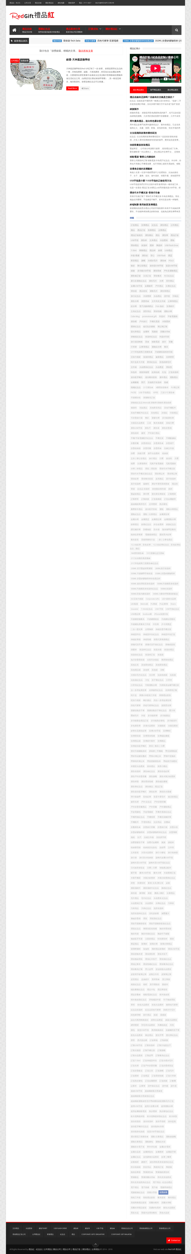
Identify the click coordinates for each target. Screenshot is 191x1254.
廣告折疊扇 (167, 428)
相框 (145, 984)
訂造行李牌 (171, 1076)
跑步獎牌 (153, 1111)
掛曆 (133, 453)
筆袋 (133, 489)
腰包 (133, 1030)
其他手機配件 (170, 408)
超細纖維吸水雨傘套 (153, 1091)
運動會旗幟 (171, 1137)
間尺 (143, 382)
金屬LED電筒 (165, 1147)
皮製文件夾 (154, 974)
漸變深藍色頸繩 (150, 929)
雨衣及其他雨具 (164, 1177)
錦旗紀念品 (171, 524)
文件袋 (134, 367)
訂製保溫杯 (150, 1045)
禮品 (158, 235)
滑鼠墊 (169, 367)
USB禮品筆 (135, 614)
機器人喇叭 (159, 893)
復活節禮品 (173, 797)
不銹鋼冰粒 (136, 397)
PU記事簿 (164, 604)
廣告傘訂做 (136, 276)
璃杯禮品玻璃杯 (158, 949)
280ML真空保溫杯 (163, 568)
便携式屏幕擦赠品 (161, 639)
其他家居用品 (155, 408)
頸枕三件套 (136, 1197)
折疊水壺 (174, 827)
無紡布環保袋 (165, 929)
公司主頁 (27, 3)
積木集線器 (164, 994)
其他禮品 (155, 413)
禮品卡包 (151, 989)
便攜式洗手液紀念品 (154, 644)
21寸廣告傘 (148, 387)
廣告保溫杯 (136, 771)
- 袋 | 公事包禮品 (165, 540)
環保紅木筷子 (151, 959)
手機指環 (151, 817)
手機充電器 (155, 321)
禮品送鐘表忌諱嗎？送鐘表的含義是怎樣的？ (152, 97)
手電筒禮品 (146, 822)
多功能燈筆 (153, 715)
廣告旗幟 (153, 776)
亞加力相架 (136, 357)
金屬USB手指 (136, 286)
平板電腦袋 (172, 316)
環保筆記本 (160, 474)
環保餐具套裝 (147, 479)
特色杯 (134, 372)
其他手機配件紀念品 (139, 413)
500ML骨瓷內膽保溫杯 (140, 594)
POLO (171, 260)
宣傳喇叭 (167, 731)
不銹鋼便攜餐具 (137, 619)
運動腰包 (149, 1142)
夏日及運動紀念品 (138, 281)
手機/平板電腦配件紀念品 (142, 438)
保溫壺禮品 (169, 649)
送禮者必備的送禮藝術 (141, 168)
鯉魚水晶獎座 (169, 1208)
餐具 (166, 347)
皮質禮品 (135, 979)
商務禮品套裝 (165, 695)
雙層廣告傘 (148, 1172)
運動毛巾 (154, 291)
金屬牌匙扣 (148, 1152)
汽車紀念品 (146, 908)
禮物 (172, 240)
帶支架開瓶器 (171, 751)
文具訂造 (147, 276)
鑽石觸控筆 (136, 529)
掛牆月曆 (141, 453)
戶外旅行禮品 (154, 433)
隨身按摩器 (136, 1172)
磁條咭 (146, 484)
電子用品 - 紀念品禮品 (162, 1182)
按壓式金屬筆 (153, 842)
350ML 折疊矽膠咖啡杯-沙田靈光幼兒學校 (163, 40)
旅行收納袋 (173, 852)
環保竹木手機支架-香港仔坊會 (145, 192)
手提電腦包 (136, 812)
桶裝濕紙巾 (136, 888)
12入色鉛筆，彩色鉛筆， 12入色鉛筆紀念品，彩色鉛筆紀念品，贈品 (155, 547)
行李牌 (134, 347)
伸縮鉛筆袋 (136, 639)
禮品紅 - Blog (15, 3)
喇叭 (147, 418)
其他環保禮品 (161, 665)
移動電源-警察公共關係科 (142, 156)
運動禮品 (174, 377)
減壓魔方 (165, 913)
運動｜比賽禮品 (150, 514)
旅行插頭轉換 (137, 342)
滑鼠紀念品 (136, 929)
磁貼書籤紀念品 (137, 989)
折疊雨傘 (157, 448)
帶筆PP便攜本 (169, 756)
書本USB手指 (145, 873)
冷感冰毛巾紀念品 (138, 675)
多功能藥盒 (165, 715)
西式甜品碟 (142, 1040)
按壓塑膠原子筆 (137, 842)
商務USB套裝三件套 (148, 695)
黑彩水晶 (135, 1213)
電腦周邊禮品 (166, 1187)
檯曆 (133, 463)
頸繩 (166, 382)
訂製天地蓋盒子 (164, 1045)
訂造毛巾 (170, 1071)
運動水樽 (168, 311)
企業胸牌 (149, 629)
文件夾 (171, 847)
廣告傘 (163, 260)
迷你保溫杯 (148, 1121)
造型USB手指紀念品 (155, 1131)
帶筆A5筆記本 (155, 756)
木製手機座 (136, 878)
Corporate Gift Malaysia (121, 1234)
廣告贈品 (149, 235)
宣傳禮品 (145, 225)
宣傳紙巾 (170, 306)
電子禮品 (135, 1187)
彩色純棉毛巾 (165, 362)
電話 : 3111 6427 (85, 3)
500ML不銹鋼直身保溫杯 (167, 584)
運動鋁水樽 (156, 347)
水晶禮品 (157, 296)
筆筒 (133, 1005)
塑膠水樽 (156, 418)
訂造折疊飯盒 (137, 1071)
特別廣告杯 (162, 939)
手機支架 (159, 438)
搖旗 (163, 842)
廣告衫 (145, 255)
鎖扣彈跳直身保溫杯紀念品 (161, 1162)
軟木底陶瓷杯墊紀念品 (157, 1116)
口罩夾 (169, 680)
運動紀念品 (136, 514)
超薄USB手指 (136, 1106)
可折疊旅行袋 (137, 418)
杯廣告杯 (141, 883)
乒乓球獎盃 (166, 624)
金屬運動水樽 (170, 519)
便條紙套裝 (170, 644)
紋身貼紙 (156, 372)
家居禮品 (135, 260)
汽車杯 (171, 903)
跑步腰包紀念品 (166, 1111)
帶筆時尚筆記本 (137, 761)
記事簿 (142, 1086)
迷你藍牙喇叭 (137, 377)
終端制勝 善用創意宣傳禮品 (143, 204)
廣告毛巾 (153, 281)
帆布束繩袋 (158, 423)
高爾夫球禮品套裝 (138, 1208)
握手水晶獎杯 (154, 453)
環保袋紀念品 (165, 959)
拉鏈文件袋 (149, 837)
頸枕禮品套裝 (149, 1197)
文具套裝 (135, 852)
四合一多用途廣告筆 (162, 700)
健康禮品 (159, 357)
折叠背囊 (135, 443)
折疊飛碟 (173, 832)
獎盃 (170, 255)
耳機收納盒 (162, 1025)
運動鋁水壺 (160, 1142)
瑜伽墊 (146, 949)
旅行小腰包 (160, 852)
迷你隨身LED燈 (157, 1126)
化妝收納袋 (162, 675)
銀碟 (160, 250)
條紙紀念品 (166, 888)
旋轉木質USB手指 (138, 863)
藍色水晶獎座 (137, 1035)
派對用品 (147, 311)
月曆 (176, 458)
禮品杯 (152, 250)
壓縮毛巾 (135, 715)
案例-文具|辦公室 (155, 883)
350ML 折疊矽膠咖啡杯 (165, 573)
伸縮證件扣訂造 (168, 634)
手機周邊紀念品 (137, 817)
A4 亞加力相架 (137, 599)
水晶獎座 (164, 240)
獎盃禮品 (135, 944)
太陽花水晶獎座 (137, 423)
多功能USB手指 (144, 271)
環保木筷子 (162, 954)
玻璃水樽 (154, 944)
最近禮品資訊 (138, 90)
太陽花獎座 (173, 726)
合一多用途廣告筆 (138, 690)
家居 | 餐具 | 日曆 (157, 746)
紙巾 (164, 342)
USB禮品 (168, 250)
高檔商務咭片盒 (148, 540)
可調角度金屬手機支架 (169, 685)
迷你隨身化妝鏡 (137, 1131)
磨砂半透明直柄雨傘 (160, 484)
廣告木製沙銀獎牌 (167, 776)
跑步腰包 (163, 504)
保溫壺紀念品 (137, 655)
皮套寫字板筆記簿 (138, 974)
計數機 (173, 1081)
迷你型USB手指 (156, 266)
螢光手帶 (159, 1035)
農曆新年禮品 (137, 509)
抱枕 (133, 837)
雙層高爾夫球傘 (148, 1177)
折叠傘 (167, 822)
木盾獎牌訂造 (169, 873)
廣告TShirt (43, 1228)
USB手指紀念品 (172, 609)
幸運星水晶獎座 (137, 766)
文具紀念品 (136, 311)
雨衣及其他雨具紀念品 (140, 1182)
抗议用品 (157, 822)
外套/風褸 (135, 255)
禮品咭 (175, 484)
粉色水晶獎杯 (157, 1005)
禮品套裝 (143, 291)
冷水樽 (152, 675)
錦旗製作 (134, 109)
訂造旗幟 (159, 1071)
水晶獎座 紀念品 (161, 898)
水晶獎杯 (149, 903)
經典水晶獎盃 (157, 1020)
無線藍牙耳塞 (137, 939)
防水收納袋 (136, 1167)
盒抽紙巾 (145, 979)
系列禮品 (170, 281)
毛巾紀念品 (146, 898)
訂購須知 (93, 28)
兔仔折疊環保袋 (137, 660)
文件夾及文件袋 (158, 301)
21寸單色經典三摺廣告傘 (141, 352)
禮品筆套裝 (162, 989)
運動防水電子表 (137, 1147)
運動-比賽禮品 (157, 1137)
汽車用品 (135, 908)
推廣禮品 (152, 230)
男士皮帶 (149, 969)
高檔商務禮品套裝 (138, 1202)
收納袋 (165, 453)
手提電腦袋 (148, 812)
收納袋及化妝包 (150, 847)
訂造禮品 (135, 225)
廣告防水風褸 (165, 792)
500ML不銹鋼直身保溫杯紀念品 (144, 589)
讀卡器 (174, 1086)
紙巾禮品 (147, 1015)
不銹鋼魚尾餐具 (168, 619)
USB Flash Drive (171, 245)
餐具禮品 (172, 1197)
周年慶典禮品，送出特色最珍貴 (145, 121)
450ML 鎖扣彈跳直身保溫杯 (142, 584)
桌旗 (168, 883)
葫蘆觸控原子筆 (172, 1030)
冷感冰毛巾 (153, 260)
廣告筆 (165, 235)
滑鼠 (145, 918)
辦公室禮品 (142, 266)
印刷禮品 (174, 413)
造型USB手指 (171, 266)
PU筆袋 (154, 604)
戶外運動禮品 (165, 807)
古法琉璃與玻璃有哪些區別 (143, 133)
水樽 (161, 281)
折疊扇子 (170, 443)
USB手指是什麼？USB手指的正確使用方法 (150, 180)
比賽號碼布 (142, 463)
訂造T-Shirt (135, 1060)
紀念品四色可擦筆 (153, 1010)
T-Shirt (134, 250)
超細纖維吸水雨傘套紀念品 (142, 1096)
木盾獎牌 (147, 296)
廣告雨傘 (157, 271)
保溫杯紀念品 (151, 337)
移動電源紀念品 (150, 994)
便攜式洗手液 (137, 644)
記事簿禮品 (173, 301)
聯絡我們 (71, 3)
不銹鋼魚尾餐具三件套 (140, 624)
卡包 (147, 680)
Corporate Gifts (152, 599)
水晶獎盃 (159, 367)
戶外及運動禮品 (170, 271)
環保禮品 (135, 245)
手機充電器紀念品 (163, 812)
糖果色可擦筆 (172, 1005)
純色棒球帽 (136, 1015)
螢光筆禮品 (136, 332)
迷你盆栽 (172, 1121)
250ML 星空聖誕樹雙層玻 (142, 568)
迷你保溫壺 (136, 1121)
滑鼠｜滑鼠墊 (151, 468)
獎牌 (152, 245)
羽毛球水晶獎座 (148, 1025)
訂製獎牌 (172, 494)
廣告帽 (134, 321)
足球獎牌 (153, 504)
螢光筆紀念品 (172, 1035)
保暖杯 (134, 649)
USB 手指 (159, 609)
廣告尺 (148, 428)
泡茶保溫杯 (158, 908)
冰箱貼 (164, 413)
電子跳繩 (145, 1187)
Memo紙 (144, 604)
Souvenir (134, 609)
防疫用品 (147, 1167)
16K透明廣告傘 (137, 553)
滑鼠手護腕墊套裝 (138, 923)
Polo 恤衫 (160, 306)
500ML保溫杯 (166, 589)
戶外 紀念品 (146, 802)
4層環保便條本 (162, 387)
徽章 (143, 433)
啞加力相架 (136, 700)
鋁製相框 (135, 1162)
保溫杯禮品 (148, 357)
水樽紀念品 (160, 903)
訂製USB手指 (136, 1045)
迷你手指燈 (160, 1121)
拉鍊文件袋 (169, 448)
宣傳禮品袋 (136, 741)
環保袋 (134, 291)
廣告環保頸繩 (147, 781)
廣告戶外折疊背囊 (138, 776)
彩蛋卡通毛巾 (159, 797)
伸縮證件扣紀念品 (151, 634)
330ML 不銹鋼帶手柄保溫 (142, 573)
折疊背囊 (147, 448)
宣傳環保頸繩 (149, 736)
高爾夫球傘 (165, 332)
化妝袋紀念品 (137, 680)
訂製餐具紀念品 (162, 1055)
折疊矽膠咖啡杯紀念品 (157, 832)
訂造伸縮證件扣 (150, 1060)
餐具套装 (135, 540)
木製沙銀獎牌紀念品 (166, 878)
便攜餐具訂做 (149, 397)
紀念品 (155, 225)
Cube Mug (135, 316)
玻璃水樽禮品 (166, 944)
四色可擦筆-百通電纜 (95, 40)
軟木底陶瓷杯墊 (137, 1116)
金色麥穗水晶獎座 (151, 1157)
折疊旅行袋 (162, 827)
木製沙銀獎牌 (149, 878)
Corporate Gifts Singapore (93, 1234)
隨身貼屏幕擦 (137, 534)
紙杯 (170, 489)
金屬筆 (146, 332)
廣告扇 (156, 428)
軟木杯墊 (173, 1116)
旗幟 (143, 260)
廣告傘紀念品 (149, 771)
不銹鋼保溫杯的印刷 (163, 352)
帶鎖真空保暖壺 (170, 761)
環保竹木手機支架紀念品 (141, 474)
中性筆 (156, 624)
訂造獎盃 (145, 1076)
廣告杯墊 (135, 781)
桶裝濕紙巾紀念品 (151, 888)
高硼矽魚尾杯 (155, 1208)
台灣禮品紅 (36, 1234)
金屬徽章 (149, 286)
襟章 (133, 1040)
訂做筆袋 (154, 1040)
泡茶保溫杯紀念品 (138, 913)
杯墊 (133, 883)
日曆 (161, 458)
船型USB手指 (143, 1030)
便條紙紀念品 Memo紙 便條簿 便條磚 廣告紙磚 (151, 403)
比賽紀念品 (170, 286)
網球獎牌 (135, 1025)
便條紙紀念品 (137, 337)
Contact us (175, 1240)
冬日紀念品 (169, 276)
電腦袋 (155, 332)
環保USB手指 (173, 949)
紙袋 (156, 1015)
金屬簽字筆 (171, 1152)
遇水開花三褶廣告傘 (139, 1137)
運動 (161, 509)
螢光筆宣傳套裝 (158, 494)
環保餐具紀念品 (166, 964)
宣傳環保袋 (136, 736)
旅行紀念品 (136, 296)
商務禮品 (143, 250)
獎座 (172, 939)
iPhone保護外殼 (161, 614)
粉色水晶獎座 (143, 1005)
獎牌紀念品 (136, 326)
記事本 (134, 1086)
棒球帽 (142, 893)
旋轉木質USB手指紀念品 (159, 863)
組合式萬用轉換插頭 (139, 1020)
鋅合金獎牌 (158, 524)
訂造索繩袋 (156, 499)
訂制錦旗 (164, 1040)
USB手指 (134, 240)
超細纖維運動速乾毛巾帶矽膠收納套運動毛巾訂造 (152, 1101)
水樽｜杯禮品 (137, 468)
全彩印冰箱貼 (153, 660)
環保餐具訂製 (137, 969)
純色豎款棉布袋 (159, 489)
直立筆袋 (166, 979)
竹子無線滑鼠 (169, 1000)
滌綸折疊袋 (136, 918)
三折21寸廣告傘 (167, 392)
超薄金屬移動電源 (138, 1111)
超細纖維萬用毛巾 (138, 504)
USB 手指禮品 (145, 392)
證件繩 (165, 1086)
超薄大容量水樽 (151, 1106)
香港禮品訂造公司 (19, 1234)
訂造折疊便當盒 (166, 1065)
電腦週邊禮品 (151, 534)
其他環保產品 (147, 665)
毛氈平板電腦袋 (156, 463)
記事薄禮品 (144, 347)
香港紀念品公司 (127, 1228)
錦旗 (133, 271)
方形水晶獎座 (147, 852)
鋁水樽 (134, 306)
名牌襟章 (170, 357)
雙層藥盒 (135, 1177)
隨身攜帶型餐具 (169, 529)
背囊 (171, 342)
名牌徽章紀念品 (156, 690)
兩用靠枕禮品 (167, 660)
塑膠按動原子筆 (137, 710)
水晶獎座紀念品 (146, 367)
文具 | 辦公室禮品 (138, 458)
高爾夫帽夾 (154, 1202)
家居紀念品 (152, 362)
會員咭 (169, 458)
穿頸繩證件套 (155, 1000)
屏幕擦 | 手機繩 (156, 751)
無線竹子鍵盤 (163, 934)
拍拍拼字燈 (161, 837)
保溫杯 (144, 245)
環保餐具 (157, 276)
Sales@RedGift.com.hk (104, 3)
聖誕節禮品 (136, 494)
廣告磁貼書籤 (161, 781)
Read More (72, 88)
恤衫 (133, 266)
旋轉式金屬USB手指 (164, 857)
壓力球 (172, 710)
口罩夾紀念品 (137, 685)
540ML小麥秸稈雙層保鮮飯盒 (165, 594)
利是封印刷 (164, 337)
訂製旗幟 (161, 1050)
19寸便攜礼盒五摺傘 (155, 553)
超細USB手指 (136, 1091)
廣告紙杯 (135, 433)
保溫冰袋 (157, 649)
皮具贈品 (159, 479)
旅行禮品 (153, 458)
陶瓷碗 (169, 1167)
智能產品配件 (165, 868)
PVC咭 (133, 392)
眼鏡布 (165, 984)
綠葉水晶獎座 (171, 1020)
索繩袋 (163, 1015)
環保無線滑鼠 (137, 959)
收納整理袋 (136, 847)
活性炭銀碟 (154, 913)
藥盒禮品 (149, 1035)
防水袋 (157, 529)
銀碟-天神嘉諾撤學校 (78, 59)
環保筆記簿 (172, 474)
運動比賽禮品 (137, 1142)
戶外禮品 (159, 286)
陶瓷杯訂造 (158, 1167)
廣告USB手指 (136, 428)
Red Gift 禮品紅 (174, 1249)
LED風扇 (134, 604)
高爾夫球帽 (166, 1202)
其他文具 (135, 665)
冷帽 (162, 670)
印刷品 (175, 296)
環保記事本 (136, 964)
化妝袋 (173, 675)
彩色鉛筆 (147, 797)
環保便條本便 (137, 954)
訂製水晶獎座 (137, 1055)
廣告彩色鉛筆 (163, 771)
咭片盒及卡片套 (137, 362)
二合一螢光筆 (137, 629)
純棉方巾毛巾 (169, 1010)
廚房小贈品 (162, 766)
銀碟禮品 (135, 524)
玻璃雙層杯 (136, 949)
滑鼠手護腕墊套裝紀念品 (159, 923)
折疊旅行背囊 (149, 827)
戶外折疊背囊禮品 (138, 807)
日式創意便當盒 (137, 868)
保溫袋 (160, 655)
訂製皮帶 (149, 1055)
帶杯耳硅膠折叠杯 (138, 756)
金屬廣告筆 (164, 514)
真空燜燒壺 (155, 984)
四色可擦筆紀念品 (151, 705)
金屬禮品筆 (156, 519)
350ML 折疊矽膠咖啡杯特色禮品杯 (125, 41)
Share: (173, 604)
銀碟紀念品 (146, 524)
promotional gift (149, 316)
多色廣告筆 (136, 726)
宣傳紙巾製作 (149, 741)
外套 (143, 715)
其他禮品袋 (136, 670)
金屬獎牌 (159, 1152)
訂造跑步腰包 (137, 1081)
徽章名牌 (135, 802)
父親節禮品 (150, 939)
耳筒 (172, 1025)
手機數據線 (171, 438)
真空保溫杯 (171, 479)
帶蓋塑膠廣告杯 (154, 761)
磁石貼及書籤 (149, 326)
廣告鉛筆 (153, 792)
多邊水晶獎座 (149, 726)
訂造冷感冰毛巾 (166, 1060)
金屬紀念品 (136, 1157)
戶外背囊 (153, 807)
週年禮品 (163, 377)
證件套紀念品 (154, 1086)
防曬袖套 (147, 529)
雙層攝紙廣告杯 (162, 1172)
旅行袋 (134, 857)
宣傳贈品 (161, 741)
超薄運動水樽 (167, 1106)
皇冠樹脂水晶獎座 (163, 969)
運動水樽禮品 (172, 509)
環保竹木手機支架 (167, 468)
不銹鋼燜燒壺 (153, 619)
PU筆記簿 (175, 387)
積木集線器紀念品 (138, 1000)
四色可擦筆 (77, 41)
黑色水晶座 (164, 1213)
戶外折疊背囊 (160, 802)
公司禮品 (15, 61)
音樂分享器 (152, 1192)
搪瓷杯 (171, 842)
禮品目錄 (38, 3)
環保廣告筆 (150, 954)
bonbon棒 (147, 614)
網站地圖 (61, 3)
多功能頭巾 (172, 721)
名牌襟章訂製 (171, 690)
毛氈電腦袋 (171, 463)
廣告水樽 (135, 301)
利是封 (162, 316)
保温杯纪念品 (145, 649)
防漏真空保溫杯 (154, 382)
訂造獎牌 (135, 1076)
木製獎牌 (166, 321)
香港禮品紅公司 (165, 1228)
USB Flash (161, 255)
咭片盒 (134, 695)
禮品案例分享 (74, 30)
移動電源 (156, 342)
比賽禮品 (171, 893)
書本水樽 (157, 873)
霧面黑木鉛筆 (165, 534)
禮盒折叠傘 (136, 994)
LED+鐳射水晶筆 (169, 599)
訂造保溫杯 (173, 372)
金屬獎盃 (145, 519)
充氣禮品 (143, 408)
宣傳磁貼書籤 (163, 736)
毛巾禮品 (135, 898)
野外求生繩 (152, 1147)
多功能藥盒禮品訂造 (139, 721)
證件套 (167, 296)
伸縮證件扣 (136, 634)
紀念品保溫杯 (137, 1010)
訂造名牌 (135, 1065)
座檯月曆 (170, 423)
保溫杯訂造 (150, 655)
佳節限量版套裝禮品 (140, 145)
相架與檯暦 (144, 372)
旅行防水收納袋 (146, 857)
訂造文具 (149, 1071)
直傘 (147, 342)
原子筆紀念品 (157, 680)
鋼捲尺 (144, 1162)
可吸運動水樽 (151, 685)
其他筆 (146, 670)
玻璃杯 (144, 944)
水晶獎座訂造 (137, 903)
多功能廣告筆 (168, 418)
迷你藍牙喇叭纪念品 (139, 1126)
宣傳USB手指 (154, 731)
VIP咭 (155, 392)
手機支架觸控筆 (164, 817)
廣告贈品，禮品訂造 (154, 786)
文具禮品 (153, 240)
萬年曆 (146, 494)
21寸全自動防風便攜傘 (140, 558)
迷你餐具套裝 (151, 377)
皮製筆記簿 (166, 974)
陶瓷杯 (159, 245)
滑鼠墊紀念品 (155, 918)
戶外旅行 (143, 321)
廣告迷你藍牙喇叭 (138, 792)
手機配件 (135, 822)
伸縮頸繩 (147, 639)
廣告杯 (144, 240)
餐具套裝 (161, 1197)
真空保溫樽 (136, 484)
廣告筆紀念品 (137, 786)
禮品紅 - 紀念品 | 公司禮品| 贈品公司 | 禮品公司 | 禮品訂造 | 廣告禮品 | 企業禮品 (64, 1249)
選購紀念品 (49, 30)
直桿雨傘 (156, 979)
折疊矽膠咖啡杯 (137, 832)
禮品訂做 (174, 235)
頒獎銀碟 (25, 61)
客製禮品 (50, 1234)
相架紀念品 (136, 984)
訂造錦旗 (163, 1081)
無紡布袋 (44, 41)
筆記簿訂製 (162, 326)
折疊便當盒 (146, 443)
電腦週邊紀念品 (137, 1192)
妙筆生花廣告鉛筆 (138, 731)
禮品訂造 (141, 230)
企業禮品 (162, 230)
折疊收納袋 (136, 448)
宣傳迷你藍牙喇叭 (138, 746)
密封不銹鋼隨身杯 (138, 751)
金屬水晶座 (136, 1152)
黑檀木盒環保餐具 (149, 1213)
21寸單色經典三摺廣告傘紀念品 (144, 563)
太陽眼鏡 (161, 726)
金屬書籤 (135, 382)
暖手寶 (134, 873)
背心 (152, 255)
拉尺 (139, 837)
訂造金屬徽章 (170, 499)
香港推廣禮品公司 (146, 1228)
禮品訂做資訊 (137, 235)
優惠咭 (134, 408)
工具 (149, 423)
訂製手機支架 (149, 1050)
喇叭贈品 (147, 700)
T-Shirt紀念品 (147, 609)
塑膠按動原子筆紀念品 (157, 710)
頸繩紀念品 (136, 387)
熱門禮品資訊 (155, 90)
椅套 (150, 893)
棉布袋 (134, 893)
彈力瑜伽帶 (136, 797)
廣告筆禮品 (165, 291)
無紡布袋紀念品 (148, 934)
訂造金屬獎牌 (151, 1081)
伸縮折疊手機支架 (163, 629)
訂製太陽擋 (136, 1050)
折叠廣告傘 (136, 827)
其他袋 (155, 670)
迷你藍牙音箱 (151, 509)
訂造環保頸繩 (157, 1076)
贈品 (133, 230)
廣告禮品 (164, 225)
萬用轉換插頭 (157, 1030)
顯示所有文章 (86, 50)
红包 (164, 372)
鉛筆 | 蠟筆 (166, 1157)
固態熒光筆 (166, 705)
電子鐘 (155, 1187)
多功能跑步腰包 (158, 721)
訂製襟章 (135, 499)
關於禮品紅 (50, 3)
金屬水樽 (135, 519)
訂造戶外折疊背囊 (149, 1065)
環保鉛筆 (135, 479)
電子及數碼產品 (146, 306)
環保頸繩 (157, 311)
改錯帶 (162, 847)
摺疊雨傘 (145, 301)
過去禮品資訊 (172, 90)
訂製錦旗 (145, 499)
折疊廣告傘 (158, 443)
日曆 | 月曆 (152, 868)
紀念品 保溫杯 (143, 489)
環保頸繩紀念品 (150, 964)
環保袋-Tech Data (58, 40)
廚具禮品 (151, 766)
